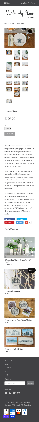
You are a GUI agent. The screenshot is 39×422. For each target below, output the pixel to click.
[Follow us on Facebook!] (6, 393)
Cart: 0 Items (29, 3)
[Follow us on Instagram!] (18, 393)
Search (6, 364)
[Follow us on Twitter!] (10, 393)
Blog (6, 374)
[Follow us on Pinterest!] (14, 393)
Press (6, 371)
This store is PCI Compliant (21, 405)
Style (6, 125)
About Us (7, 368)
